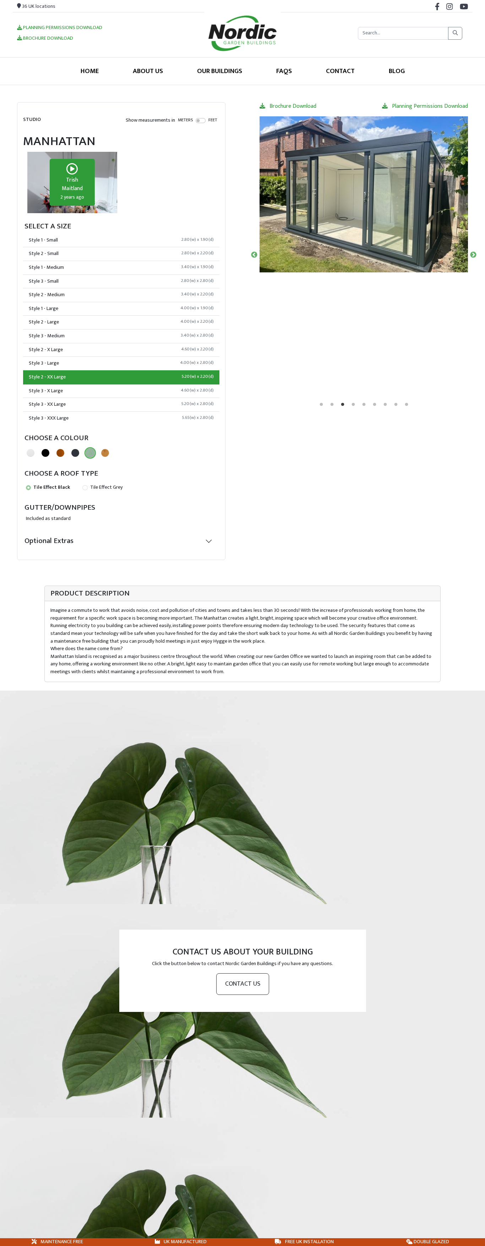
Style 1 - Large (121, 308)
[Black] (45, 452)
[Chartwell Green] (90, 452)
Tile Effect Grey (106, 487)
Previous (254, 255)
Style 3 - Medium (121, 336)
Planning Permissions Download (62, 28)
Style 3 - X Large (121, 391)
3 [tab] (342, 404)
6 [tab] (374, 404)
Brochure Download (47, 39)
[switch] (201, 120)
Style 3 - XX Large (121, 404)
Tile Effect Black (51, 487)
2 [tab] (332, 404)
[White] (30, 452)
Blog (397, 71)
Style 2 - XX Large (121, 377)
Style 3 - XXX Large (121, 418)
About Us (148, 71)
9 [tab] (406, 404)
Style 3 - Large (121, 363)
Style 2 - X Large (121, 349)
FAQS (284, 71)
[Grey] (75, 452)
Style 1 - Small (121, 240)
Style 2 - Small (121, 253)
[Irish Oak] (105, 452)
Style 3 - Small (121, 281)
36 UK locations (38, 6)
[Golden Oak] (60, 452)
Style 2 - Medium (121, 294)
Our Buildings (219, 71)
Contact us (242, 984)
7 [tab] (385, 404)
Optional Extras (48, 541)
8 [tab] (395, 404)
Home (90, 71)
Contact (340, 71)
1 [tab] (321, 404)
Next (473, 255)
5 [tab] (363, 404)
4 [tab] (353, 404)
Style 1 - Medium (121, 267)
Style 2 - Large (121, 322)
